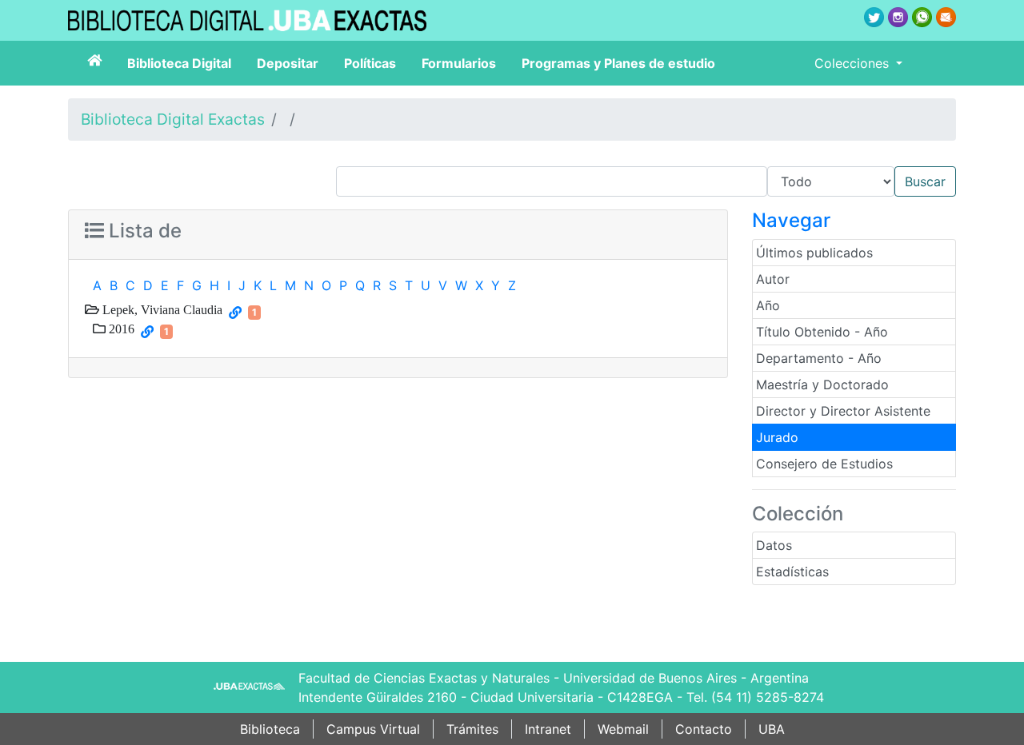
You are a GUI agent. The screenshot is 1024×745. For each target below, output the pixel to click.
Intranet (548, 729)
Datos (774, 545)
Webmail (623, 729)
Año (768, 305)
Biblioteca (270, 729)
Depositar (287, 63)
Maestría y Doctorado (822, 384)
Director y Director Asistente (843, 411)
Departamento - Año (819, 358)
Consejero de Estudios (824, 464)
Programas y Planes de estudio (618, 63)
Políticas (370, 63)
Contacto (703, 729)
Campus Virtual (373, 729)
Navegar (791, 220)
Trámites (472, 729)
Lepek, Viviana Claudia (160, 309)
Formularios (459, 63)
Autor (773, 279)
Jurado (777, 437)
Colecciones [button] (853, 63)
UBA (771, 729)
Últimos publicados (814, 253)
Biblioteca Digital (179, 63)
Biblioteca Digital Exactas (173, 119)
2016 (120, 328)
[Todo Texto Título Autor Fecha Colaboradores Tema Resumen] (646, 181)
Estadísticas (792, 572)
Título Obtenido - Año (822, 332)
